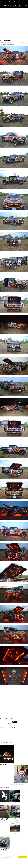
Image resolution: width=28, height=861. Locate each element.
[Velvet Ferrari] (5, 801)
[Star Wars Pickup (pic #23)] (14, 519)
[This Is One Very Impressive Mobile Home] (5, 817)
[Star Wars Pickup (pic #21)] (14, 478)
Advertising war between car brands (15, 803)
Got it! (22, 856)
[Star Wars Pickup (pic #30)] (14, 664)
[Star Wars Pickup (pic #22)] (14, 498)
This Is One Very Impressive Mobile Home (5, 819)
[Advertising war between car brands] (15, 801)
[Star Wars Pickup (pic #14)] (14, 333)
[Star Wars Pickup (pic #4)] (14, 126)
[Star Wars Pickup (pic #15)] (14, 354)
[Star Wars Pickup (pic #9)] (14, 229)
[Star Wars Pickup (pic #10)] (14, 250)
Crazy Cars (15, 818)
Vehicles (18, 7)
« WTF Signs (3, 764)
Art (11, 5)
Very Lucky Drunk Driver (15, 833)
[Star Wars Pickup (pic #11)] (14, 271)
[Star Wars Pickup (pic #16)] (14, 374)
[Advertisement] (14, 24)
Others (11, 7)
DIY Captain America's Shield (19, 784)
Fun (25, 5)
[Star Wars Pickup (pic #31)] (14, 685)
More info (13, 859)
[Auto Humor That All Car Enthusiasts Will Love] (5, 847)
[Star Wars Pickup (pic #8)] (14, 209)
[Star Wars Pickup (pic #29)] (14, 643)
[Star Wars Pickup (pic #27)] (14, 602)
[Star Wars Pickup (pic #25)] (14, 561)
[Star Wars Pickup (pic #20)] (14, 457)
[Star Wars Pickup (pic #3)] (14, 105)
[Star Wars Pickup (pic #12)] (14, 292)
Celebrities (18, 5)
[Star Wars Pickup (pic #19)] (14, 436)
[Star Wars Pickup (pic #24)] (14, 540)
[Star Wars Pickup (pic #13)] (14, 312)
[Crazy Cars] (15, 817)
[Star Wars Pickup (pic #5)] (14, 147)
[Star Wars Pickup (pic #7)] (14, 188)
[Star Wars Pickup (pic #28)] (14, 623)
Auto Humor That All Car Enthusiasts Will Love (4, 849)
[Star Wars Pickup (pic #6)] (14, 167)
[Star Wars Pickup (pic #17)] (14, 395)
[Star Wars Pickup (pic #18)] (14, 416)
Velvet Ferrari (5, 802)
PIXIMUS (14, 1)
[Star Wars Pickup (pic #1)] (14, 64)
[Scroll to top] (23, 855)
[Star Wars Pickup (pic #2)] (14, 85)
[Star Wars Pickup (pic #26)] (14, 581)
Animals (6, 5)
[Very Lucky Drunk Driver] (15, 832)
